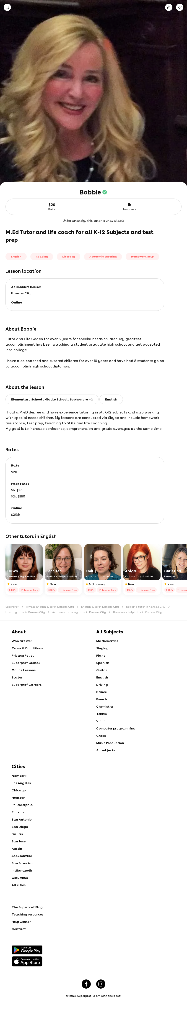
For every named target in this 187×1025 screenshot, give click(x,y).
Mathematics (107, 641)
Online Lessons (24, 670)
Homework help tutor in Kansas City (137, 612)
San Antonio (22, 819)
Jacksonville (22, 856)
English (102, 677)
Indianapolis (22, 870)
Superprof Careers (27, 684)
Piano (101, 655)
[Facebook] (86, 984)
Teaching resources (27, 914)
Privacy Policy (23, 655)
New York (19, 776)
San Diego (20, 827)
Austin (17, 848)
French (101, 699)
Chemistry (104, 706)
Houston (18, 797)
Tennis (101, 714)
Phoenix (18, 812)
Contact (19, 929)
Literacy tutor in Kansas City (25, 612)
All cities (19, 885)
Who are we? (22, 641)
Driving (102, 684)
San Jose (19, 841)
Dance (101, 692)
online (16, 302)
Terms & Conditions (27, 648)
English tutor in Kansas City (100, 606)
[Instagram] (100, 984)
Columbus (20, 878)
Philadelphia (22, 805)
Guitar (101, 670)
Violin (101, 721)
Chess (101, 735)
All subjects (105, 750)
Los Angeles (21, 783)
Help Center (21, 921)
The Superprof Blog (27, 907)
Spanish (102, 663)
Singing (102, 648)
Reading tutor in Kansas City (145, 606)
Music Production (110, 743)
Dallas (17, 834)
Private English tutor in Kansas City (50, 606)
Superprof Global (26, 663)
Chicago (19, 790)
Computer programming (115, 728)
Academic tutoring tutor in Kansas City (79, 612)
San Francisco (23, 863)
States (17, 677)
